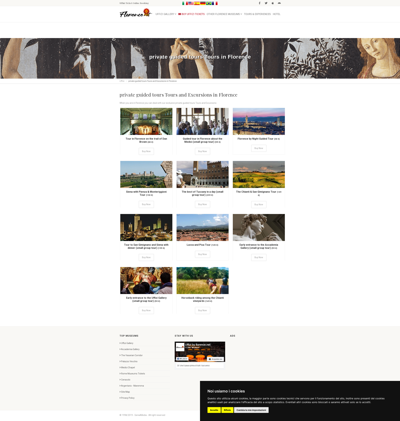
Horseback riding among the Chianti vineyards (202, 299)
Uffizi (122, 81)
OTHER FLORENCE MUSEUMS (223, 14)
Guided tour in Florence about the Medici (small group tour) (202, 140)
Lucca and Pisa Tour (199, 244)
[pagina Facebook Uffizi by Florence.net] (200, 355)
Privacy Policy (128, 398)
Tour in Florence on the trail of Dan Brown (146, 140)
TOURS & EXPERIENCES (257, 14)
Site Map (125, 392)
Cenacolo (125, 379)
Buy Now (146, 151)
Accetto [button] (214, 410)
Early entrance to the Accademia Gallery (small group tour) (259, 246)
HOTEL (276, 14)
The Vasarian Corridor (132, 355)
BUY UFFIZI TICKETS (193, 14)
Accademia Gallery (130, 349)
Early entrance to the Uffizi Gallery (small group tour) (146, 299)
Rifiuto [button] (227, 410)
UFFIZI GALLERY (165, 14)
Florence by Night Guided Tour (255, 138)
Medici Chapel (128, 367)
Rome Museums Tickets (133, 373)
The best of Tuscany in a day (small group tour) (202, 193)
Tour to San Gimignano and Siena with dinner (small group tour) (146, 246)
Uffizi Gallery (127, 343)
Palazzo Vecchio (129, 361)
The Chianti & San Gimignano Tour (256, 191)
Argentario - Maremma (132, 385)
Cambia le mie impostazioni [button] (251, 410)
